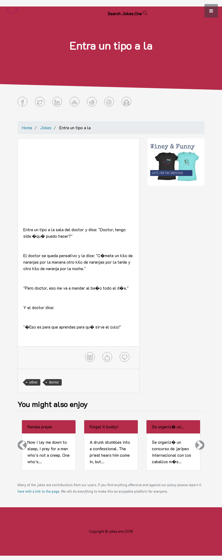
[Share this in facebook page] (22, 102)
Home (27, 127)
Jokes (45, 127)
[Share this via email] (126, 102)
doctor (54, 382)
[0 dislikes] (124, 357)
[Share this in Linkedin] (57, 102)
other (33, 382)
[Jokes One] (12, 9)
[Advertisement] (78, 182)
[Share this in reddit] (92, 102)
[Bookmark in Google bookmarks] (109, 102)
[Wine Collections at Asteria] (176, 161)
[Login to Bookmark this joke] (90, 357)
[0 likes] (107, 357)
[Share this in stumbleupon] (74, 102)
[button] (22, 445)
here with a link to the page (38, 491)
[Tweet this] (40, 102)
